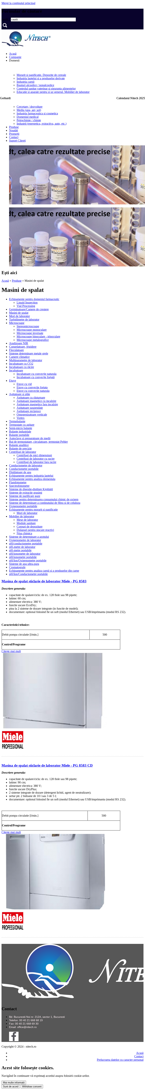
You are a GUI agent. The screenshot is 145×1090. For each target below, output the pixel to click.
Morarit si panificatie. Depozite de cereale (41, 75)
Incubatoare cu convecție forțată (36, 377)
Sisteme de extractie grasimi (25, 492)
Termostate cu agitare (21, 424)
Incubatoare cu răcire (21, 367)
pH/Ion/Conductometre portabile (28, 574)
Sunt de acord (10, 1086)
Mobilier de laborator (21, 516)
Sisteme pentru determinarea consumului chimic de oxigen (43, 499)
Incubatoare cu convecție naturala (36, 373)
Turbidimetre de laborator (24, 319)
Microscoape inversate (30, 333)
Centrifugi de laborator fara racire (36, 462)
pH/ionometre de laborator (24, 553)
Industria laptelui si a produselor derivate (41, 78)
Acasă (12, 53)
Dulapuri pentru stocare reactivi (35, 530)
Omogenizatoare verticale (32, 414)
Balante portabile (19, 434)
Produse (14, 127)
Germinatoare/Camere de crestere (29, 309)
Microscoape (16, 322)
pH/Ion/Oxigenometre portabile (27, 560)
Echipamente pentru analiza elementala (32, 479)
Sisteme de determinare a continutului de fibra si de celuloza (44, 502)
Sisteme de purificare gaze (24, 496)
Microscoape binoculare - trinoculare (38, 336)
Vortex (21, 418)
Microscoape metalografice (33, 339)
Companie (15, 57)
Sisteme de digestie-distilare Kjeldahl (31, 489)
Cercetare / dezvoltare (29, 106)
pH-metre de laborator (22, 546)
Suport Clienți (17, 140)
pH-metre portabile (20, 550)
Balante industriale (20, 431)
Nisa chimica (24, 533)
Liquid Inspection (27, 302)
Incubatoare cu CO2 (21, 363)
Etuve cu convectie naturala (33, 390)
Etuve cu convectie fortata (32, 387)
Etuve (12, 380)
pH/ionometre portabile (23, 557)
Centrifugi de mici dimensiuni (34, 455)
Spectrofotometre (19, 485)
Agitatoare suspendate (30, 407)
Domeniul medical (28, 116)
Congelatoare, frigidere (22, 346)
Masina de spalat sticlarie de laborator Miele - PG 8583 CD (47, 765)
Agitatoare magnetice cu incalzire (36, 401)
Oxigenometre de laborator (25, 540)
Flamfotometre (17, 482)
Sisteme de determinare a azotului (29, 536)
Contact (13, 137)
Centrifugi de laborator (22, 451)
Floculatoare (16, 350)
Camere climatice (19, 356)
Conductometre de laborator (25, 465)
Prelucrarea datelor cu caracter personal (120, 1059)
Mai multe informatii (14, 1082)
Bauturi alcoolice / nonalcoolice (35, 85)
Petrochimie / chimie (29, 120)
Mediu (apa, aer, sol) (29, 110)
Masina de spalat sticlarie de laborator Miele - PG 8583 (44, 581)
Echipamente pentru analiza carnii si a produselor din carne (44, 570)
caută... (6, 19)
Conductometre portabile (24, 468)
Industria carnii (25, 81)
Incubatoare (16, 370)
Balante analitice (19, 445)
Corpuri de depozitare (29, 526)
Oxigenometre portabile (23, 506)
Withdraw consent (32, 1086)
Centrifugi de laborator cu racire (36, 458)
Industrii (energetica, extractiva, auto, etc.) (41, 123)
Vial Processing (26, 306)
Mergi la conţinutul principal (18, 3)
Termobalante (17, 421)
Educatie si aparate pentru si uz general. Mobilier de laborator (53, 92)
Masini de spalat (18, 312)
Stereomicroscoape (28, 326)
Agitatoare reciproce (29, 411)
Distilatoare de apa (20, 472)
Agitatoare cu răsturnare (31, 397)
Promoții (14, 133)
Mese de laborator (27, 519)
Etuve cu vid (24, 384)
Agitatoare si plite (19, 394)
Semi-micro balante (20, 428)
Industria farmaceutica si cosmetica (37, 113)
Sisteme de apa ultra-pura (24, 563)
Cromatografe (17, 567)
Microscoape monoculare (32, 329)
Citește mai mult (11, 651)
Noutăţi (13, 130)
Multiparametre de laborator (25, 360)
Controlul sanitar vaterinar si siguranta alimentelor (46, 88)
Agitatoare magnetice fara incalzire (37, 404)
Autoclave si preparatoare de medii (29, 438)
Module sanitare (26, 523)
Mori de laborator (19, 316)
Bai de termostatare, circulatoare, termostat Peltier (38, 441)
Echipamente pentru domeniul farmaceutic (34, 299)
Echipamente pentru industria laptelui (31, 475)
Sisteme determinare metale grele (28, 353)
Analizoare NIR (18, 343)
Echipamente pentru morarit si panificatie (33, 509)
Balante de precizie (20, 448)
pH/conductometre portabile (25, 543)
